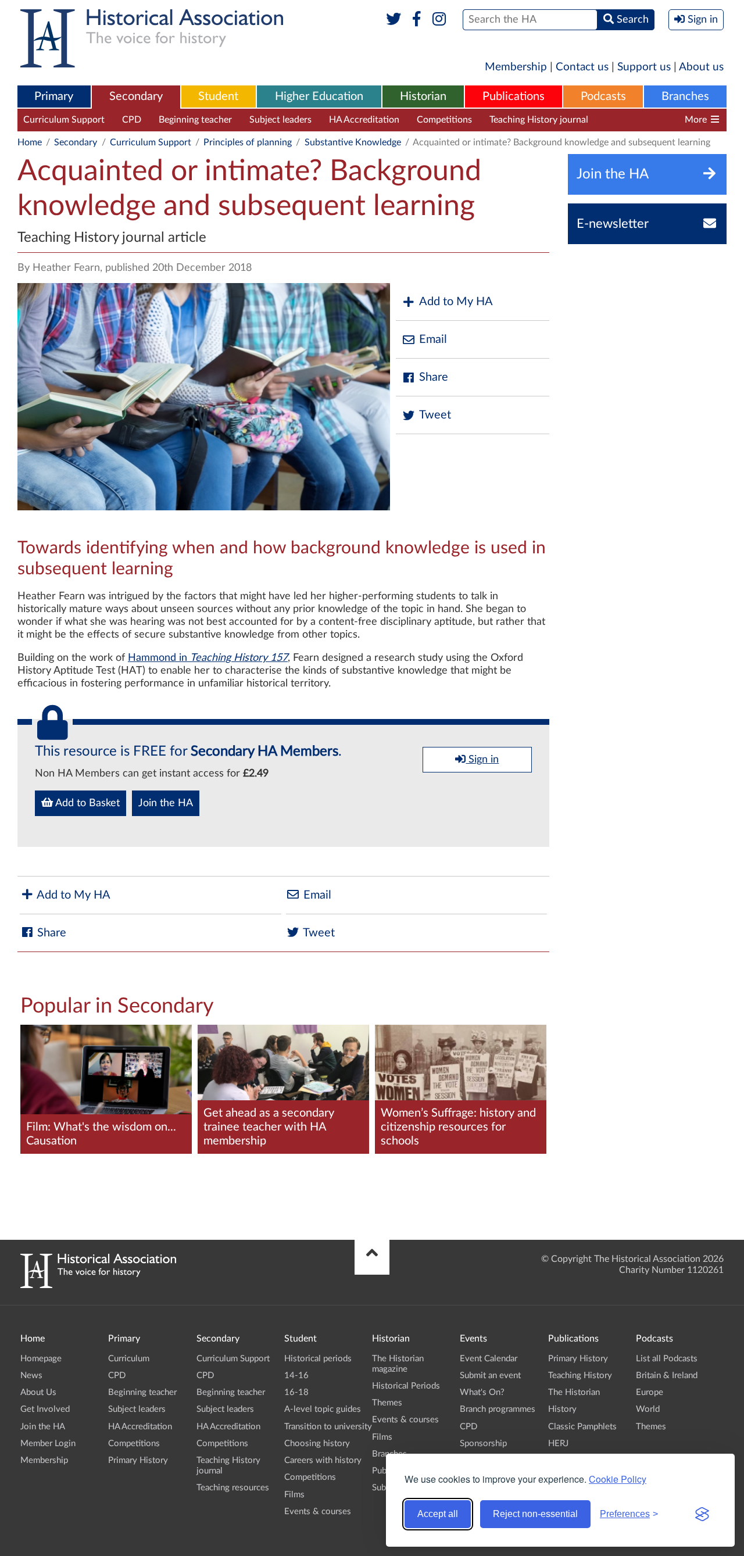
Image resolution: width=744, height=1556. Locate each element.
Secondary (136, 96)
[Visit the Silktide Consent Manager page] (702, 1514)
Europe (649, 1392)
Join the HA (165, 803)
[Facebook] (416, 19)
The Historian (574, 1392)
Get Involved (45, 1409)
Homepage (41, 1358)
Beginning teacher (195, 119)
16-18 (296, 1392)
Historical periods (318, 1358)
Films (294, 1494)
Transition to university (328, 1426)
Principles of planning (247, 142)
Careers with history (323, 1460)
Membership (516, 67)
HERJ (558, 1443)
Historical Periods (406, 1386)
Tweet (435, 415)
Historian (423, 96)
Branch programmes (497, 1409)
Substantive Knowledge (353, 142)
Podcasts (603, 96)
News (31, 1375)
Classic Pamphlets (582, 1426)
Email (433, 339)
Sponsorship (483, 1443)
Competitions (444, 119)
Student (218, 96)
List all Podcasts (667, 1358)
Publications (513, 96)
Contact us (582, 67)
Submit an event (490, 1375)
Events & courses (317, 1511)
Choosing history (317, 1443)
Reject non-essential (535, 1514)
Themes (387, 1402)
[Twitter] (393, 19)
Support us (644, 67)
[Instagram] (439, 19)
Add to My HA (456, 301)
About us (701, 67)
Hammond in (208, 658)
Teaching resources (644, 119)
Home (29, 142)
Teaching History (580, 1375)
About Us (38, 1392)
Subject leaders (280, 119)
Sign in (482, 759)
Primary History (138, 1460)
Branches (685, 96)
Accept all (437, 1514)
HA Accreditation (364, 119)
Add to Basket (86, 803)
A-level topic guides (322, 1409)
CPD (131, 119)
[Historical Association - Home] (98, 1285)
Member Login (48, 1443)
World (648, 1409)
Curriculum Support (64, 119)
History (562, 1409)
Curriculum (128, 1358)
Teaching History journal (538, 119)
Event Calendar (488, 1358)
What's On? (482, 1392)
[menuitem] (54, 97)
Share (433, 377)
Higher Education (319, 96)
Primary (53, 96)
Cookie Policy (617, 1479)
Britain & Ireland (667, 1375)
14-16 (296, 1375)
